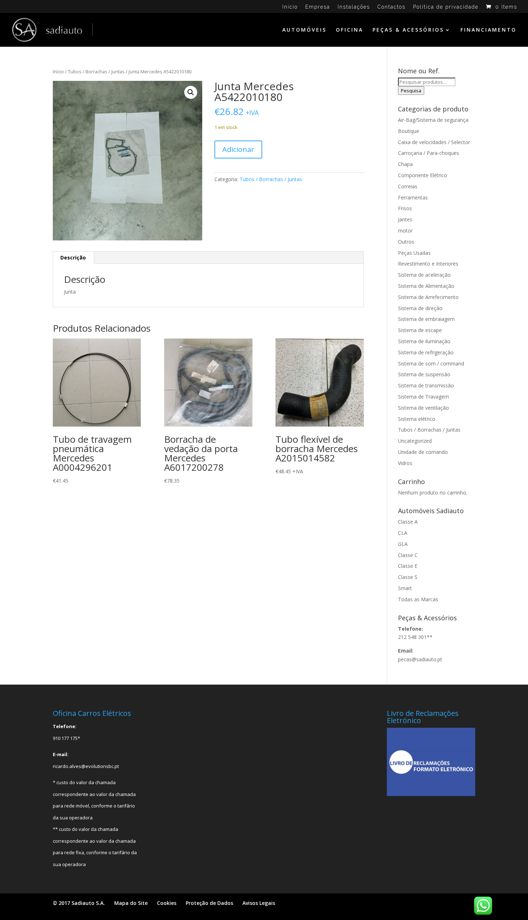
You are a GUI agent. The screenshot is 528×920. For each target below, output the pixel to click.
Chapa (405, 164)
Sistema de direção (420, 308)
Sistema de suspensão (424, 374)
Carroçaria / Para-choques (428, 153)
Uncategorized (415, 440)
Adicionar (238, 149)
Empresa (317, 7)
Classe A (408, 521)
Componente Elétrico (422, 175)
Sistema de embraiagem (426, 319)
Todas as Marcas (418, 599)
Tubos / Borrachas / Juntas (96, 71)
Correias (407, 186)
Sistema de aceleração (424, 274)
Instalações (354, 7)
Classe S (407, 577)
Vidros (405, 463)
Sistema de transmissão (426, 385)
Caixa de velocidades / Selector (434, 142)
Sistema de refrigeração (426, 352)
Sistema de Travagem (423, 396)
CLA (402, 532)
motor (405, 230)
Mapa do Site (131, 903)
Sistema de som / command (431, 363)
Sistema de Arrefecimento (428, 297)
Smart (405, 588)
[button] (190, 92)
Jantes (405, 219)
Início (290, 7)
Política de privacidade (445, 7)
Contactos (392, 7)
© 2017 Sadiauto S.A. (79, 903)
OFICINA (349, 30)
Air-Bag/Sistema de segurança (433, 119)
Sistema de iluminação (424, 341)
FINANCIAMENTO (488, 30)
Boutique (408, 131)
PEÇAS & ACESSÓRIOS (408, 30)
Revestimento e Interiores (428, 263)
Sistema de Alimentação (426, 285)
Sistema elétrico (416, 418)
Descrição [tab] (73, 257)
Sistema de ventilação (423, 407)
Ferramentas (413, 197)
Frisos (405, 208)
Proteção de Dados (209, 903)
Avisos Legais (258, 903)
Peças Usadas (414, 252)
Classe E (407, 565)
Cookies (166, 903)
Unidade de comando (423, 451)
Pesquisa (411, 90)
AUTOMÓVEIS (304, 30)
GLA (403, 543)
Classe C (408, 555)
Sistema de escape (420, 330)
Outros (406, 241)
